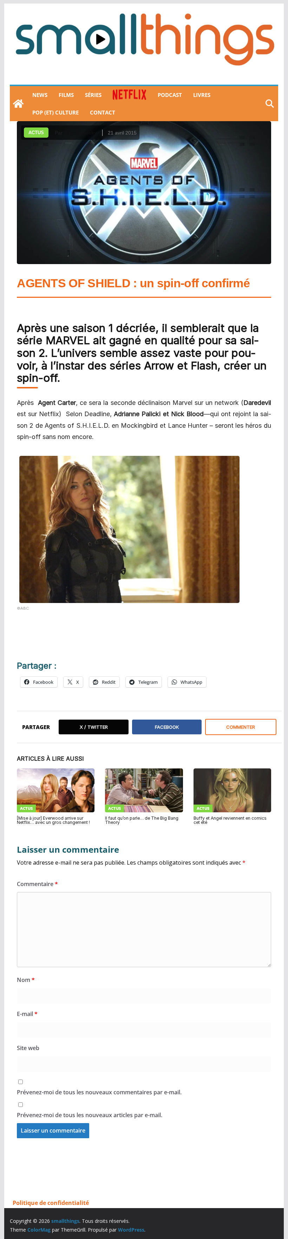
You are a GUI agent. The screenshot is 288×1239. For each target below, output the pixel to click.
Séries (93, 94)
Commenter (240, 727)
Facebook (167, 727)
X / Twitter (94, 727)
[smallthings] (18, 103)
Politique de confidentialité (51, 1203)
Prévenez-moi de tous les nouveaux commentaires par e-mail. (99, 1092)
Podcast (170, 94)
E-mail (27, 1014)
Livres (201, 94)
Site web (28, 1048)
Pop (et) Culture (55, 112)
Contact (102, 112)
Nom (26, 980)
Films (66, 94)
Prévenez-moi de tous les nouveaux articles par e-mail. (89, 1115)
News (39, 94)
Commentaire (37, 884)
